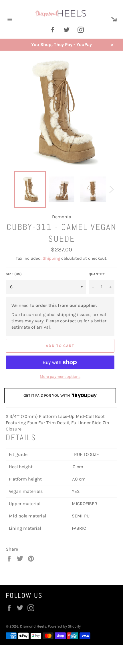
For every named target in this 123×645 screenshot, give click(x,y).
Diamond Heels (33, 626)
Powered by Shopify (64, 626)
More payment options (60, 376)
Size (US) (14, 274)
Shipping (51, 258)
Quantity (97, 274)
